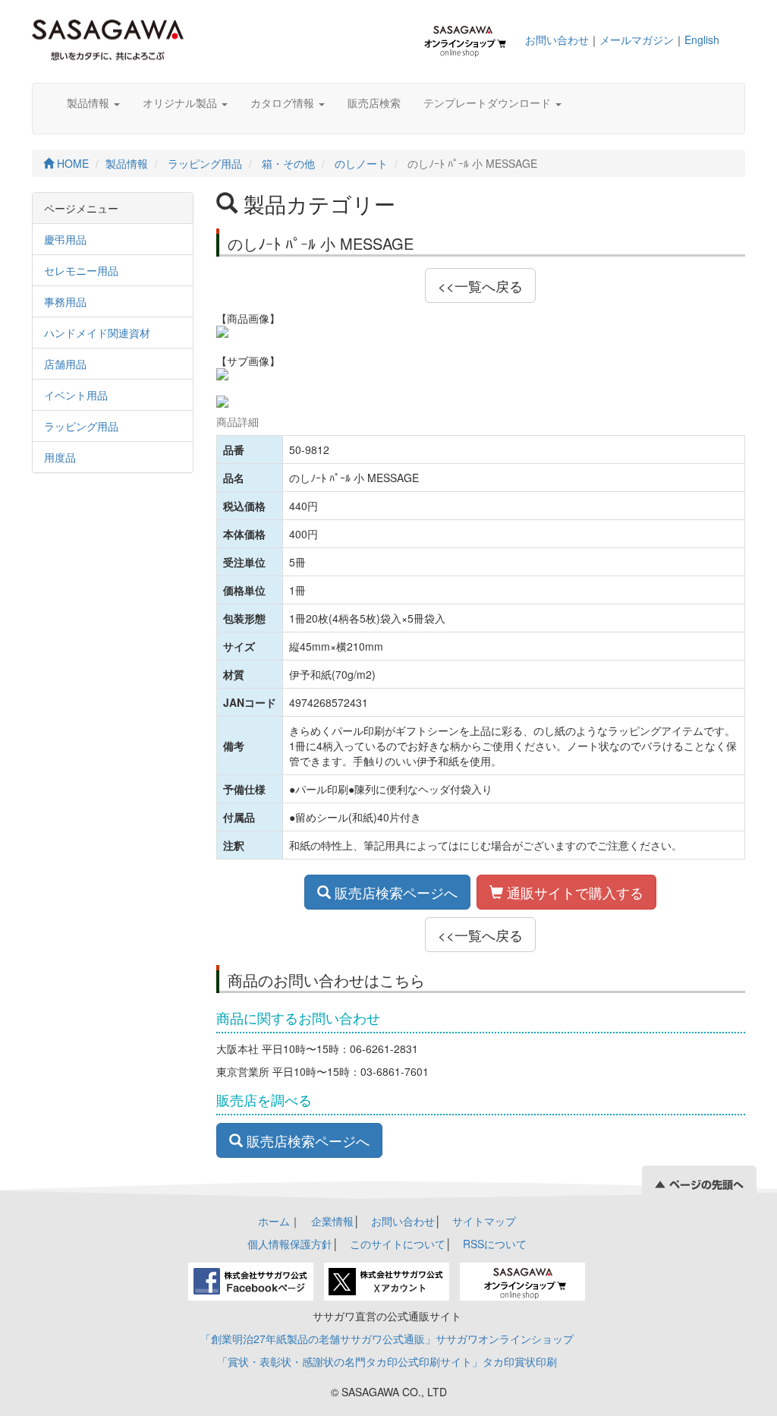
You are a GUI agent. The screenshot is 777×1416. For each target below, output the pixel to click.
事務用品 (65, 301)
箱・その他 (288, 163)
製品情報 (89, 102)
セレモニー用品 (81, 270)
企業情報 (332, 1220)
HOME (71, 163)
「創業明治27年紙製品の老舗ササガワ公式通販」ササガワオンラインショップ (387, 1338)
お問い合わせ (557, 39)
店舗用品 (65, 363)
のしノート (361, 163)
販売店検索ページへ (394, 892)
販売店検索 (374, 102)
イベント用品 (76, 394)
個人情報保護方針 (289, 1243)
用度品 (60, 457)
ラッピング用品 (205, 163)
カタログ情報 (283, 102)
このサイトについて (397, 1243)
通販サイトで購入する (573, 892)
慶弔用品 (65, 239)
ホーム (274, 1220)
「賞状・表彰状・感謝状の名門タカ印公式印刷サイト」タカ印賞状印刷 (387, 1361)
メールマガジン (636, 39)
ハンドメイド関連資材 (97, 332)
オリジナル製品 (181, 102)
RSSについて (495, 1243)
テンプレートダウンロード (488, 102)
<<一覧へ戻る (480, 285)
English (701, 39)
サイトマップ (484, 1220)
